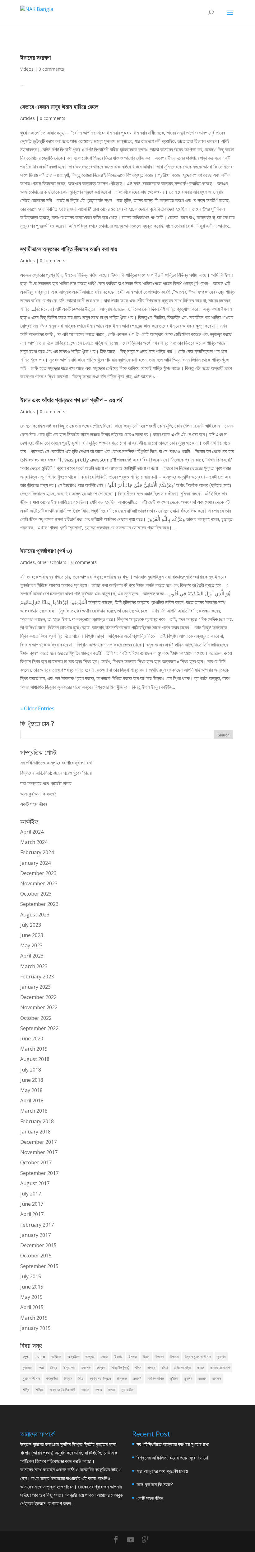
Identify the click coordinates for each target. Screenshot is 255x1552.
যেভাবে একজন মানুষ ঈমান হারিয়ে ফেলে (59, 106)
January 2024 (35, 862)
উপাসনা (174, 1356)
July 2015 (30, 1276)
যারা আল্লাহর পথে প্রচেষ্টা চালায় (46, 783)
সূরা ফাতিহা (127, 1389)
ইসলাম (133, 1356)
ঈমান (146, 1356)
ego (26, 1356)
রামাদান (216, 1378)
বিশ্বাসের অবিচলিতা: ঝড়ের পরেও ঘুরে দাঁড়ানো (56, 772)
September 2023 (39, 904)
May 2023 (31, 945)
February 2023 (37, 976)
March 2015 (34, 1317)
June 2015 (31, 1286)
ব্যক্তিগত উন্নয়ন (100, 1378)
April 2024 (32, 831)
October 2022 (36, 1018)
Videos (27, 69)
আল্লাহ (90, 1356)
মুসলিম (188, 1378)
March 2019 (34, 1048)
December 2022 (38, 997)
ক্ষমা (41, 1367)
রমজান (202, 1378)
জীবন (138, 1367)
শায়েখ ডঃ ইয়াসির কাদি (62, 1389)
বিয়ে (80, 1378)
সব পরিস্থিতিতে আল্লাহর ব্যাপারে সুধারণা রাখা (56, 762)
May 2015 (31, 1297)
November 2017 (39, 1152)
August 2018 (34, 1059)
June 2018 (31, 1079)
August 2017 (34, 1183)
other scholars (51, 562)
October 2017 (36, 1162)
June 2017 (31, 1203)
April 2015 (32, 1307)
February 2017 (37, 1224)
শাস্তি (39, 1389)
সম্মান (98, 1389)
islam (40, 1356)
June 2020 (31, 1038)
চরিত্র (53, 1367)
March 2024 (34, 842)
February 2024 (37, 852)
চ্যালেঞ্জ (85, 1367)
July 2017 (30, 1193)
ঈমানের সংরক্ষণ (35, 57)
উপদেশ (159, 1356)
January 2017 (35, 1235)
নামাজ (200, 1367)
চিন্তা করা (69, 1367)
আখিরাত (56, 1356)
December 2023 (38, 873)
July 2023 (30, 924)
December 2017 (38, 1141)
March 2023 (34, 966)
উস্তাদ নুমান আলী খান (198, 1356)
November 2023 (39, 883)
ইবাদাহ (118, 1356)
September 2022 (39, 1028)
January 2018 (35, 1131)
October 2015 (36, 1255)
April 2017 (32, 1214)
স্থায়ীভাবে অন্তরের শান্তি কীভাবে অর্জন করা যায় (68, 249)
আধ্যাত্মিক (73, 1356)
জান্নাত (101, 1367)
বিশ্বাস (68, 1378)
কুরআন (221, 1356)
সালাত (111, 1389)
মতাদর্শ (137, 1378)
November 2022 (39, 1007)
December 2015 (38, 1245)
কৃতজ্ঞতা (27, 1367)
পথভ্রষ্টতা (52, 1378)
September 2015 (39, 1266)
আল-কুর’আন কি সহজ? (38, 793)
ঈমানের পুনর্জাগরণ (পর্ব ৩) (46, 551)
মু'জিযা (174, 1378)
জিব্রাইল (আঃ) (120, 1367)
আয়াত (104, 1356)
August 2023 (34, 914)
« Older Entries (37, 708)
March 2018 (34, 1110)
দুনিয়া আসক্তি (182, 1367)
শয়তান (85, 1389)
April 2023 (32, 955)
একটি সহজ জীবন (33, 804)
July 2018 (30, 1069)
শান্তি (26, 1389)
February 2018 (37, 1121)
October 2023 (36, 893)
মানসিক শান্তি (155, 1378)
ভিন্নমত (122, 1378)
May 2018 (31, 1090)
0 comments (51, 69)
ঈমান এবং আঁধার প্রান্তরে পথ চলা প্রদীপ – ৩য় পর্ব (71, 400)
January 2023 (35, 986)
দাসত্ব (151, 1367)
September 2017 (39, 1173)
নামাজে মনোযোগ (220, 1367)
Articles (27, 118)
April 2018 (32, 1100)
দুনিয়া (164, 1367)
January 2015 (35, 1328)
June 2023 (31, 935)
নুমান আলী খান (31, 1378)
